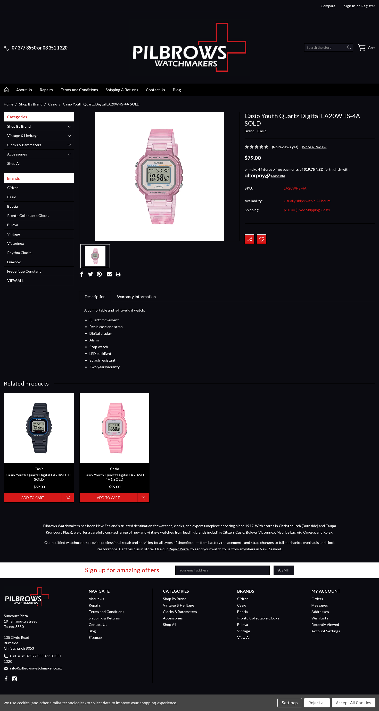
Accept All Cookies (353, 703)
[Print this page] (118, 274)
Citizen (13, 187)
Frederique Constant (24, 271)
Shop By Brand (19, 126)
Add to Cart (32, 498)
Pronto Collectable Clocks (28, 215)
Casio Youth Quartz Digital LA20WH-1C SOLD (39, 477)
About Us (24, 89)
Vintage (13, 234)
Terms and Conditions (79, 89)
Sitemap (95, 637)
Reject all (317, 703)
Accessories (17, 154)
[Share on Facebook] (81, 274)
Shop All (13, 163)
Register (368, 6)
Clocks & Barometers (24, 145)
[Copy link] (126, 274)
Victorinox (15, 243)
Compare (328, 6)
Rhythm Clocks (19, 252)
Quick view (39, 442)
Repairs (46, 89)
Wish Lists (319, 618)
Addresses (320, 611)
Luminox (14, 262)
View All (15, 280)
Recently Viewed (325, 624)
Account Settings (325, 631)
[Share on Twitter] (90, 274)
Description (95, 296)
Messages (319, 605)
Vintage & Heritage (22, 135)
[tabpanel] (39, 448)
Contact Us (155, 89)
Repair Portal (179, 549)
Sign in (349, 6)
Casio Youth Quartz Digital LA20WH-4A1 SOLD (114, 477)
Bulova (12, 225)
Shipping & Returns (122, 89)
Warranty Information (136, 296)
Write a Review (314, 147)
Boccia (12, 206)
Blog (177, 89)
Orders (317, 598)
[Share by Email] (109, 274)
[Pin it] (99, 274)
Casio (11, 197)
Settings (290, 703)
